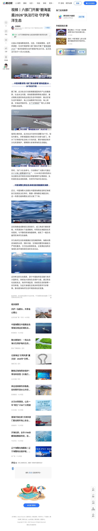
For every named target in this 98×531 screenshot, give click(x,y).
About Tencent (21, 517)
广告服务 (46, 517)
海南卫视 (14, 363)
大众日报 (14, 379)
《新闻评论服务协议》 (37, 463)
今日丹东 (14, 440)
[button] (81, 16)
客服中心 (42, 519)
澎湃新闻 (14, 394)
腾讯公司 (29, 525)
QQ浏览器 (30, 519)
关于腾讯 (14, 517)
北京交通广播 (15, 317)
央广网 (13, 456)
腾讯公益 (24, 519)
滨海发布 (14, 425)
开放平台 (40, 517)
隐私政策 (34, 517)
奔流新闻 (14, 332)
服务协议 (29, 517)
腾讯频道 (37, 519)
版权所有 (34, 525)
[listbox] (31, 380)
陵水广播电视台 (16, 348)
